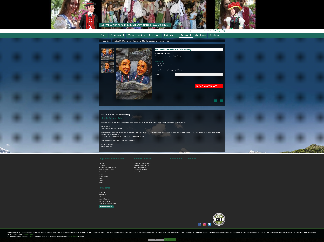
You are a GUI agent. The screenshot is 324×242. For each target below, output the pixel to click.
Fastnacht (117, 40)
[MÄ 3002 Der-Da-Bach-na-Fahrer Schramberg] (107, 54)
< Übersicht (105, 40)
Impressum (31, 236)
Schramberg (164, 40)
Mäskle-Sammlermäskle (131, 40)
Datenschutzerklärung (27, 234)
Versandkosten (168, 64)
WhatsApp (218, 30)
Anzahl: (157, 74)
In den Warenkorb (206, 86)
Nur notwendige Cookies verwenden (156, 239)
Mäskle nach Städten (150, 40)
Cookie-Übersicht (73, 236)
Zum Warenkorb (223, 30)
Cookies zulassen (170, 239)
